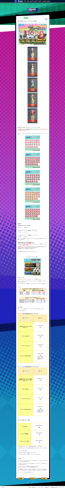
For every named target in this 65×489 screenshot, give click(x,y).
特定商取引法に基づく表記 (54, 487)
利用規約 (30, 487)
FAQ (62, 487)
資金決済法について (47, 487)
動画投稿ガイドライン (34, 487)
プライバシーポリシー (41, 487)
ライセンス (59, 487)
